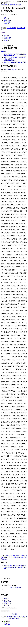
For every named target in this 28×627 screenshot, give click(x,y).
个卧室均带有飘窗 (9, 59)
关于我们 (6, 18)
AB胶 (17, 618)
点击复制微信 (4, 611)
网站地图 (14, 614)
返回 (2, 29)
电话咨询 (7, 625)
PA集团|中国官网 (11, 28)
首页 (5, 17)
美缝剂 (9, 617)
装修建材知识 (7, 20)
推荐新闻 (3, 51)
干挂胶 (14, 618)
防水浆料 (13, 617)
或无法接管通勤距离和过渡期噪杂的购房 (15, 54)
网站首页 (6, 598)
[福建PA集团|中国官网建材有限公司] (11, 4)
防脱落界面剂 (20, 617)
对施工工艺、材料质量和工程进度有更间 (15, 57)
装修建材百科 (7, 22)
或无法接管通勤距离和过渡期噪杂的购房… (15, 565)
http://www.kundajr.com (10, 69)
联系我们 (6, 23)
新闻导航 (3, 32)
